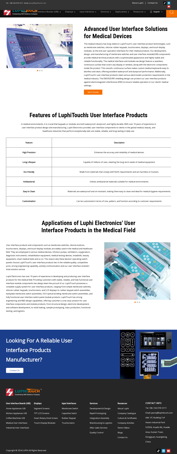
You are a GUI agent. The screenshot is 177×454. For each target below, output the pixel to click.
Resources (138, 12)
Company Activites (126, 423)
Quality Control (96, 432)
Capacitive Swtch (69, 413)
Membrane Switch (70, 408)
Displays (69, 12)
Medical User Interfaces (16, 423)
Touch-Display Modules (44, 423)
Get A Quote (93, 92)
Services (105, 12)
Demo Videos (124, 427)
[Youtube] (168, 6)
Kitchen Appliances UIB (16, 413)
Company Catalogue (127, 413)
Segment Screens (42, 408)
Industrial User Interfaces (17, 427)
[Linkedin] (168, 3)
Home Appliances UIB (16, 408)
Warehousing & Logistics (101, 423)
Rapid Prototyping (98, 413)
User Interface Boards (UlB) (46, 12)
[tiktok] (164, 3)
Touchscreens (68, 423)
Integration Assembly (99, 418)
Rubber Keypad (69, 418)
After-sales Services (98, 427)
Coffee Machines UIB (15, 418)
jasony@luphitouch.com (162, 412)
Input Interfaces (87, 12)
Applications (121, 12)
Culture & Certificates (127, 418)
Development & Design (100, 408)
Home (24, 12)
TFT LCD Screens (41, 413)
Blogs (120, 432)
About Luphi (137, 3)
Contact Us (153, 3)
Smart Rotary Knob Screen (46, 418)
